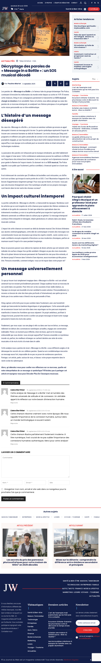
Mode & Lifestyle (80, 23)
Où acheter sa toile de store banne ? (84, 46)
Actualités (8, 61)
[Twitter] (98, 3)
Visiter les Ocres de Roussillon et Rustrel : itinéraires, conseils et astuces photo (85, 128)
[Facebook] (91, 3)
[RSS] (95, 3)
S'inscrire (87, 630)
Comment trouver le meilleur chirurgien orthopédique (83, 67)
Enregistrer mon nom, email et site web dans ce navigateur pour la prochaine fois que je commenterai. (33, 491)
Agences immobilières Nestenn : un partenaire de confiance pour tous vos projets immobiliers (86, 160)
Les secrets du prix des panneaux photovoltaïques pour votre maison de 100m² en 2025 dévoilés (25, 562)
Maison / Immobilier (80, 105)
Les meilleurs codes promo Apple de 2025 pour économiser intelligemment (84, 254)
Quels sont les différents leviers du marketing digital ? (85, 244)
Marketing (76, 85)
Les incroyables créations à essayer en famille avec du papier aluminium (84, 118)
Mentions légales (71, 659)
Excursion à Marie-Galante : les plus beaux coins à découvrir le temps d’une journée (85, 100)
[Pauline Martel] (3, 83)
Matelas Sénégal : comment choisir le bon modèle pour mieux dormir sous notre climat (85, 149)
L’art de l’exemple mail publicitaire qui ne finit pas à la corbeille (85, 89)
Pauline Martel (14, 84)
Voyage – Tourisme (80, 95)
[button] (85, 3)
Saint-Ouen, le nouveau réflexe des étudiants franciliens (82, 222)
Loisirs (76, 51)
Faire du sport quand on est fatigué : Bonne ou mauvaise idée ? (85, 37)
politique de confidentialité (89, 637)
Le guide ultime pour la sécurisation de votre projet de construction (85, 139)
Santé (76, 32)
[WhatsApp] (66, 83)
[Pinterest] (60, 83)
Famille (75, 114)
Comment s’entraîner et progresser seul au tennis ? (85, 56)
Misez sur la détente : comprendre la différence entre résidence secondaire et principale (76, 562)
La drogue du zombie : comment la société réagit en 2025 (85, 233)
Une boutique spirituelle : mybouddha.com (85, 27)
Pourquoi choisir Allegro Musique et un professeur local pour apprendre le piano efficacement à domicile (85, 204)
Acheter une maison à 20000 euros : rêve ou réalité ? (84, 109)
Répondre (14, 403)
